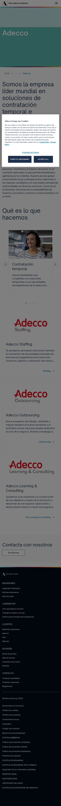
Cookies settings (30, 152)
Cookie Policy (44, 142)
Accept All (43, 159)
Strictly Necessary (19, 159)
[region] (31, 140)
